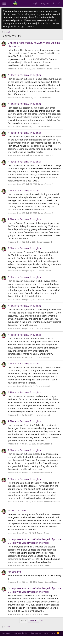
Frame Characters (18, 510)
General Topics (51, 582)
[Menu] (4, 3)
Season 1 (48, 533)
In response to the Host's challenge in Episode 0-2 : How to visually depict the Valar (34, 541)
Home (52, 633)
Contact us (6, 633)
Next (32, 620)
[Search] (59, 3)
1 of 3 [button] (23, 620)
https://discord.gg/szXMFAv (19, 26)
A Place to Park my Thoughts (24, 75)
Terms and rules (20, 633)
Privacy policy (35, 633)
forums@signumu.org (29, 14)
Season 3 (56, 68)
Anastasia (12, 68)
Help (46, 633)
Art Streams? (15, 571)
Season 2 (49, 97)
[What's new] (54, 3)
